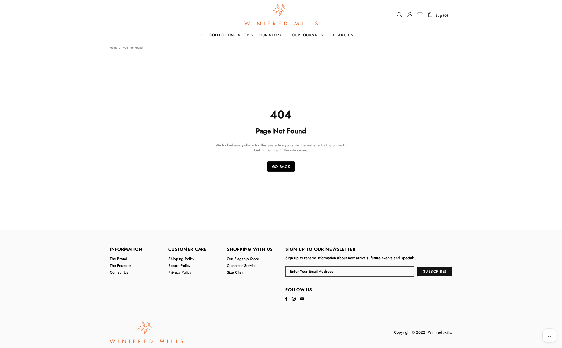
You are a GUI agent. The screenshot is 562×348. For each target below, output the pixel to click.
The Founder (120, 265)
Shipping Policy (181, 258)
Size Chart (235, 272)
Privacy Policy (179, 272)
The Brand (118, 258)
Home (113, 47)
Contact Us (119, 272)
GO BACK (281, 166)
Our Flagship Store (243, 258)
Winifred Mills (281, 15)
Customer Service (241, 265)
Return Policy (179, 265)
